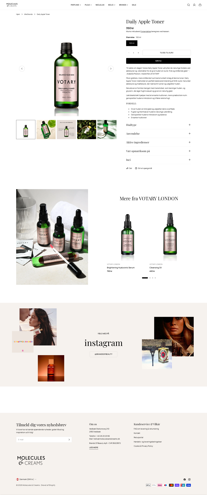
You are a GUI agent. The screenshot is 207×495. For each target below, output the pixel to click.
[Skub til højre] (111, 69)
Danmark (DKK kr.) (27, 479)
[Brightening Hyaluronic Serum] (127, 233)
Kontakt (137, 433)
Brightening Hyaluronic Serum (121, 267)
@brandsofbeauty (103, 354)
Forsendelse (146, 31)
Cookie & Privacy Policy (143, 446)
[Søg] (188, 5)
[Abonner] (69, 439)
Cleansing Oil (156, 267)
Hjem (18, 14)
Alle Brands (28, 14)
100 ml (131, 43)
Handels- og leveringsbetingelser (148, 441)
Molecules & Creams (31, 485)
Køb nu (158, 61)
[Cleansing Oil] (170, 233)
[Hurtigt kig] (145, 211)
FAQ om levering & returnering (146, 429)
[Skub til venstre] (22, 69)
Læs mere (93, 447)
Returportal (138, 437)
